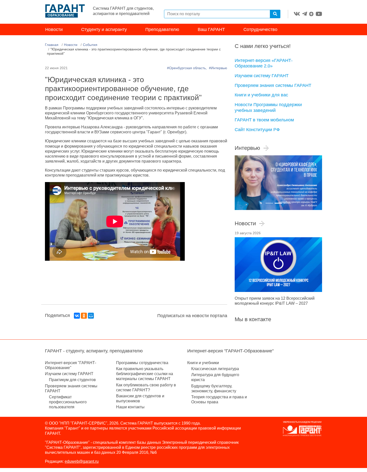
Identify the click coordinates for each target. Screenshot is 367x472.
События (90, 45)
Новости (54, 29)
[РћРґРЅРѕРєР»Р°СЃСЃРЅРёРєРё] (84, 316)
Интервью (247, 148)
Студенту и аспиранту (104, 29)
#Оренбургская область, (187, 68)
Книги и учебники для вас (261, 94)
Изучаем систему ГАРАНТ (262, 75)
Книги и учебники (203, 363)
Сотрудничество (260, 29)
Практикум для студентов (72, 380)
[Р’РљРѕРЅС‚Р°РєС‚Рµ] (77, 316)
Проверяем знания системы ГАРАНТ (273, 85)
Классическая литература (215, 369)
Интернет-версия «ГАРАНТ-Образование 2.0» (264, 63)
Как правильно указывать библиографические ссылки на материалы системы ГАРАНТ (144, 374)
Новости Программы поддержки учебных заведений (268, 107)
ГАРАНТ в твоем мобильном (264, 119)
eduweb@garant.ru (82, 461)
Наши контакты (130, 407)
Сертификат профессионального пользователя (68, 402)
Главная (51, 45)
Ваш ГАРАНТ (211, 29)
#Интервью (218, 68)
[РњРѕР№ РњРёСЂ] (91, 316)
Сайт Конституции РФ (257, 129)
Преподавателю (162, 29)
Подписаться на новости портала (192, 315)
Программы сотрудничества (142, 363)
